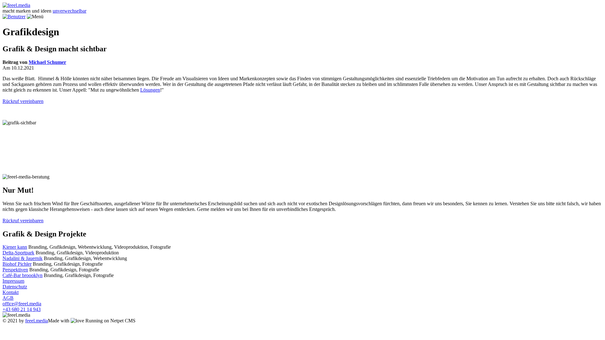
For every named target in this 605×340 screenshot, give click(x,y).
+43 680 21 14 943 (22, 309)
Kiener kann (15, 247)
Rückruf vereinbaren (23, 101)
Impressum (13, 281)
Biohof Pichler (17, 264)
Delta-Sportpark (18, 252)
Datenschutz (15, 286)
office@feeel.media (22, 303)
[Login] (14, 16)
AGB (8, 298)
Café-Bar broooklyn (23, 275)
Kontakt (11, 292)
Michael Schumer (47, 62)
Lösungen (150, 90)
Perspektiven (15, 269)
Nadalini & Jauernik (23, 258)
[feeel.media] (16, 5)
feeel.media (36, 320)
